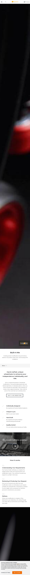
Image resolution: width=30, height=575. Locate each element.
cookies (18, 563)
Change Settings (5, 572)
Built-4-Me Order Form (14, 395)
